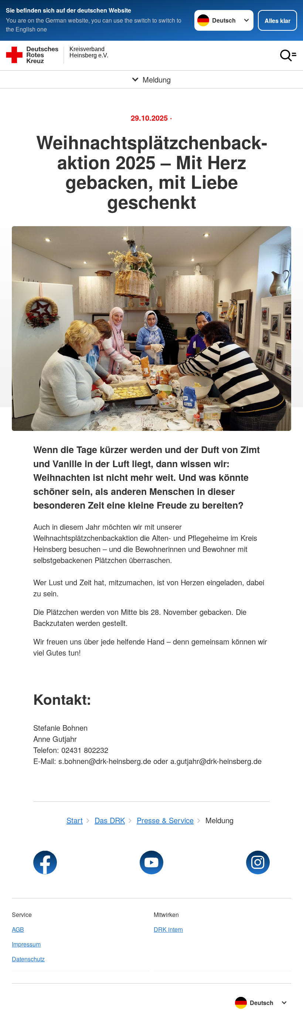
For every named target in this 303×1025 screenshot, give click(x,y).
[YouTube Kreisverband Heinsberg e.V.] (151, 862)
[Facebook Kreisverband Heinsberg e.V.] (45, 862)
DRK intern (168, 929)
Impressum (26, 944)
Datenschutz (28, 959)
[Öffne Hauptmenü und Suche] (288, 55)
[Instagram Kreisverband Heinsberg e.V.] (258, 862)
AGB (18, 929)
